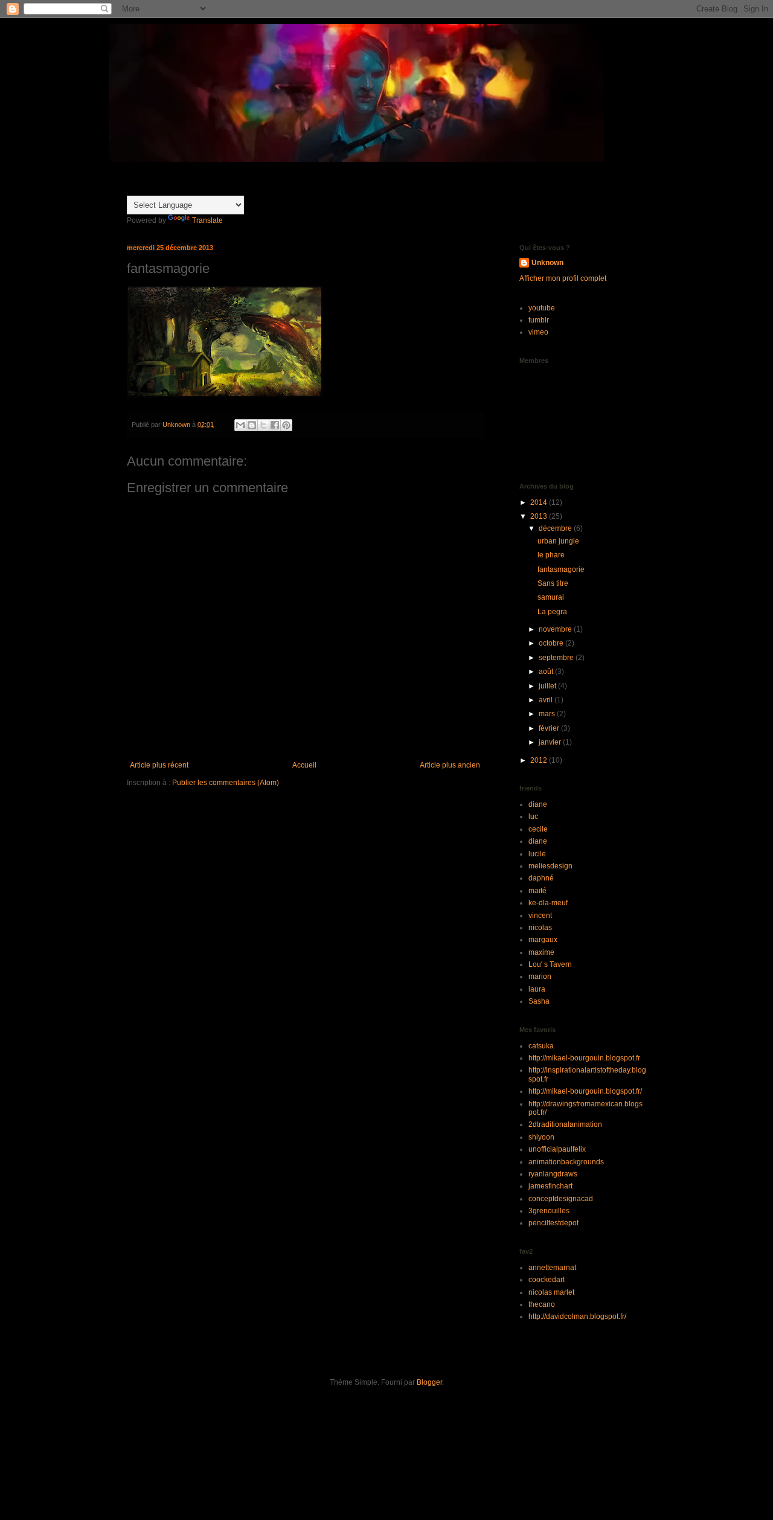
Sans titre (552, 583)
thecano (541, 1304)
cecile (538, 829)
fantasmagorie (561, 569)
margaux (542, 939)
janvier (551, 742)
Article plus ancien (450, 765)
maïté (537, 891)
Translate (207, 220)
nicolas (540, 927)
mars (548, 714)
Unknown (547, 262)
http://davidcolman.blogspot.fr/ (577, 1316)
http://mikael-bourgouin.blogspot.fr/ (585, 1091)
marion (539, 976)
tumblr (538, 320)
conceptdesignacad (560, 1199)
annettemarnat (552, 1267)
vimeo (538, 332)
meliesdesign (550, 866)
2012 (539, 760)
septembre (557, 657)
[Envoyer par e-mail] (240, 425)
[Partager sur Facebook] (275, 425)
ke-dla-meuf (548, 903)
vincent (540, 915)
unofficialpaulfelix (557, 1149)
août (547, 671)
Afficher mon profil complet (562, 278)
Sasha (539, 1001)
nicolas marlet (551, 1292)
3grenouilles (548, 1211)
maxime (541, 952)
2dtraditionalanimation (565, 1124)
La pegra (552, 612)
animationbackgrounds (566, 1162)
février (550, 728)
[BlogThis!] (252, 425)
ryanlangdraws (552, 1174)
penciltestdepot (553, 1223)
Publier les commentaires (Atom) (225, 782)
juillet (548, 686)
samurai (550, 597)
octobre (552, 643)
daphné (541, 878)
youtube (541, 308)
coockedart (546, 1279)
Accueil (304, 765)
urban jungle (558, 541)
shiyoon (541, 1137)
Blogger (429, 1382)
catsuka (541, 1046)
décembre (556, 528)
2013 (539, 516)
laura (536, 989)
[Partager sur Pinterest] (286, 425)
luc (533, 816)
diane (537, 804)
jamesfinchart (550, 1186)
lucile (537, 854)
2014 (539, 502)
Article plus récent (159, 765)
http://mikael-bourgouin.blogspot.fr (584, 1058)
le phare (551, 555)
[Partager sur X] (263, 425)
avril (546, 700)
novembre (556, 629)
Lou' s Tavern (550, 964)
